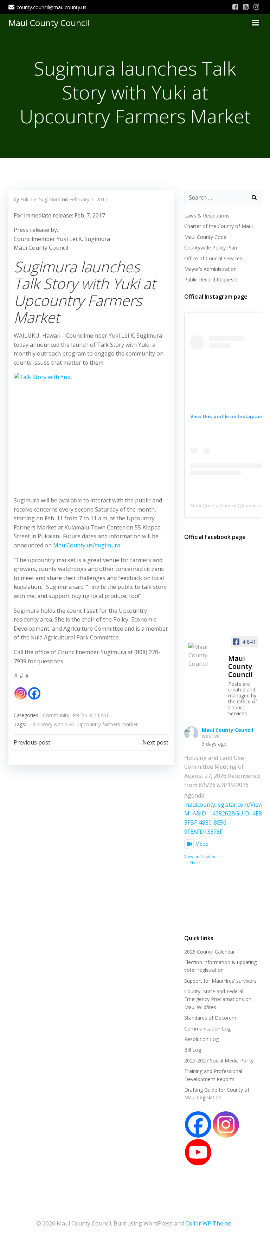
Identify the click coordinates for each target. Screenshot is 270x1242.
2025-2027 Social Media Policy (218, 1060)
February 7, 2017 (88, 199)
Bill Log (192, 1049)
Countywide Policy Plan (210, 247)
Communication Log (207, 1028)
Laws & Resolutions (207, 215)
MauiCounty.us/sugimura (86, 545)
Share (195, 862)
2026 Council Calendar (209, 951)
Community (56, 715)
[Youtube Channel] (198, 1152)
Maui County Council (48, 22)
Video (202, 843)
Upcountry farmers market (107, 724)
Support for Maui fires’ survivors (220, 980)
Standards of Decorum (210, 1017)
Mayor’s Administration (210, 269)
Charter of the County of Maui (218, 226)
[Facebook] (34, 693)
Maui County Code (205, 237)
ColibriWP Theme (208, 1223)
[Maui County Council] (205, 655)
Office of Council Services (213, 258)
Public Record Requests (211, 279)
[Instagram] (20, 693)
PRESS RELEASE (91, 715)
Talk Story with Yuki (52, 724)
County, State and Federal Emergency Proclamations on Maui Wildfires (217, 999)
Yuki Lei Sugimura (40, 199)
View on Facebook (201, 856)
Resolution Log (201, 1039)
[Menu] (256, 23)
